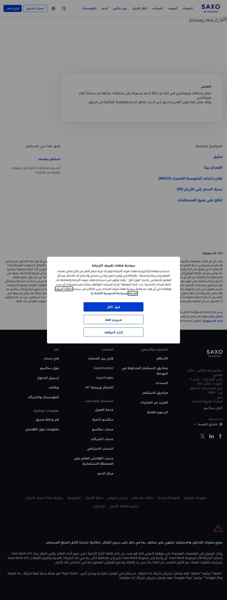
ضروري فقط (113, 319)
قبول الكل (113, 307)
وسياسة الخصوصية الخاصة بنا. (108, 293)
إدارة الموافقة (113, 332)
